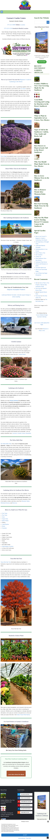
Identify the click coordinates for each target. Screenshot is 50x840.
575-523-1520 (8, 28)
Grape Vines (5, 518)
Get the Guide (41, 61)
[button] (48, 821)
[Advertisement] (41, 340)
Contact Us (38, 256)
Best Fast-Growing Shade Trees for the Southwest (41, 206)
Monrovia (14, 503)
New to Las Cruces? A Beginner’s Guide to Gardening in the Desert (41, 238)
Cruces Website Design (42, 315)
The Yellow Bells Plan (6, 443)
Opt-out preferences (21, 838)
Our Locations (39, 254)
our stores (23, 88)
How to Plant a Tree (40, 253)
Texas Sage (3, 156)
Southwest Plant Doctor (41, 262)
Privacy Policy (28, 838)
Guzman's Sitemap (41, 316)
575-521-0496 (11, 25)
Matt (37, 283)
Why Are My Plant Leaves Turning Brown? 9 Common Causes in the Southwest (41, 222)
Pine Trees (4, 515)
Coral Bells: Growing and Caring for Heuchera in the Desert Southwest (7, 814)
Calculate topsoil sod (41, 267)
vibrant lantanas (14, 400)
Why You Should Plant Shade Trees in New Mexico (41, 164)
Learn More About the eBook (16, 774)
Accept (25, 835)
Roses (3, 526)
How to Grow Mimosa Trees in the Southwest (41, 178)
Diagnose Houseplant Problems (16, 289)
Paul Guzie (38, 288)
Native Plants (5, 520)
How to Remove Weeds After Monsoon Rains (40, 192)
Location (22, 25)
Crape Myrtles (5, 524)
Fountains (4, 528)
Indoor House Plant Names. (23, 714)
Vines (3, 517)
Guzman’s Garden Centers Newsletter (21, 433)
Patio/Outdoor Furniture (7, 546)
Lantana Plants (22, 354)
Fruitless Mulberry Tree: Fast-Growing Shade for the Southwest (8, 801)
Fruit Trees (4, 513)
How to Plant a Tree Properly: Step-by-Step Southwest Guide (42, 284)
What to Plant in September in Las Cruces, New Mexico (41, 118)
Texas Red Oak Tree (6, 562)
